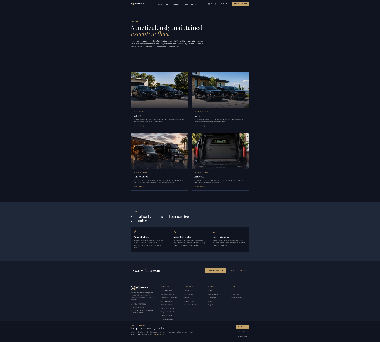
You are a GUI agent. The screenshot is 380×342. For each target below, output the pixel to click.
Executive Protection (168, 294)
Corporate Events (167, 301)
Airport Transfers (166, 305)
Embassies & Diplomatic (169, 298)
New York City (188, 294)
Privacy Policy (235, 294)
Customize (242, 337)
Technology (212, 298)
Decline (242, 332)
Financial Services (167, 319)
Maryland (187, 298)
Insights (210, 305)
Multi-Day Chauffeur (167, 308)
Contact (194, 4)
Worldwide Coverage (191, 305)
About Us (211, 301)
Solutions (159, 4)
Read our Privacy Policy (159, 334)
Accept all (242, 326)
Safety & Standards (214, 294)
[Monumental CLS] (138, 4)
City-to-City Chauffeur (168, 312)
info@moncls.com (139, 307)
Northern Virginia (189, 301)
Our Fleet (211, 290)
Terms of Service (236, 298)
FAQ (232, 290)
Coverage (176, 4)
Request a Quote (240, 4)
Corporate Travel (166, 290)
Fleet (168, 4)
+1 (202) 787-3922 (223, 4)
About (186, 4)
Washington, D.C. (189, 290)
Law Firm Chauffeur (167, 315)
